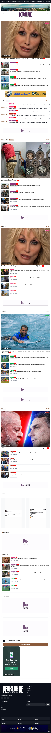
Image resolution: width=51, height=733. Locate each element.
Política (27, 693)
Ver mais (48, 493)
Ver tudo (48, 100)
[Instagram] (43, 1)
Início (2, 704)
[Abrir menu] (2, 14)
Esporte (28, 692)
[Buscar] (48, 14)
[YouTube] (7, 698)
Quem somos (3, 705)
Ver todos (48, 139)
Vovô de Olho (29, 688)
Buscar (47, 704)
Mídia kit (2, 707)
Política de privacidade (5, 711)
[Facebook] (5, 698)
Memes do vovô (29, 690)
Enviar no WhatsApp (25, 644)
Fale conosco (3, 709)
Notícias (28, 695)
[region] (22, 1)
